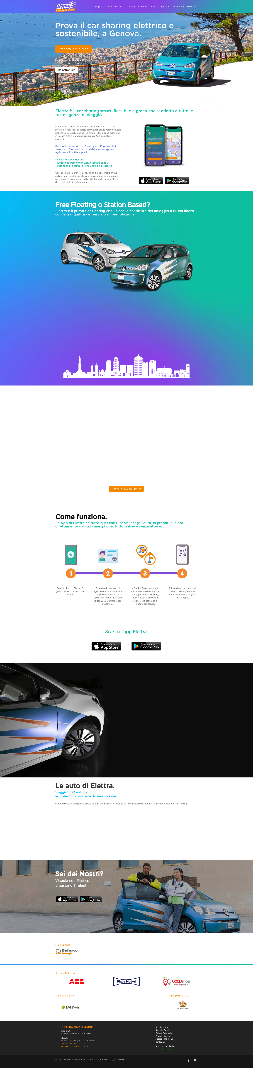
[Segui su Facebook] (188, 1060)
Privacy (158, 1036)
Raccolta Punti (162, 1030)
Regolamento (161, 1027)
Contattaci (160, 1042)
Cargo (132, 6)
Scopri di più (71, 343)
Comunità (143, 6)
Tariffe (108, 6)
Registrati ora (67, 70)
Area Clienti (178, 6)
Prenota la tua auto (74, 49)
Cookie (167, 1036)
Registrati (164, 6)
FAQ (153, 6)
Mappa (98, 6)
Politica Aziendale (163, 1033)
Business (119, 6)
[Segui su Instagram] (195, 1060)
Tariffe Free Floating (146, 763)
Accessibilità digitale (164, 1039)
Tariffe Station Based (146, 731)
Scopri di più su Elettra (126, 488)
